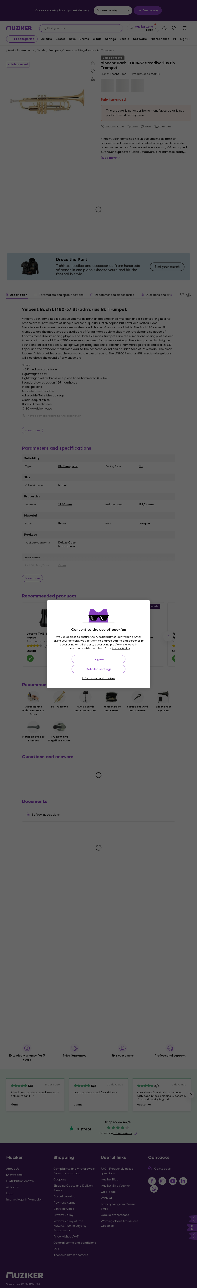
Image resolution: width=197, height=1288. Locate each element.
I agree (98, 659)
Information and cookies (98, 678)
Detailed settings (98, 669)
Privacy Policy (121, 648)
